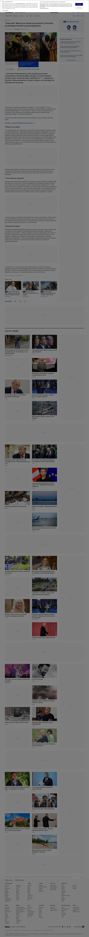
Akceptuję (79, 4)
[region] (44, 6)
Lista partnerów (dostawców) (44, 8)
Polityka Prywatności (5, 10)
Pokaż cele (79, 7)
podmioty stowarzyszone (20, 3)
